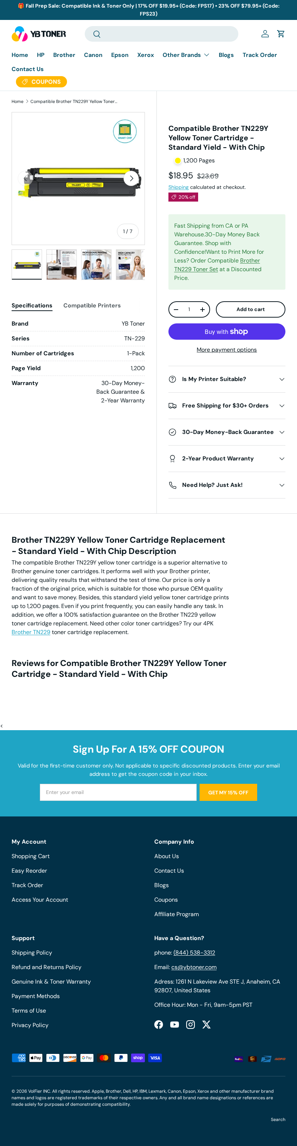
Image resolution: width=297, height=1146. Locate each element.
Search (278, 1119)
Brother (64, 55)
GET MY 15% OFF (228, 792)
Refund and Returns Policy (46, 967)
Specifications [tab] (32, 305)
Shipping (178, 187)
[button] (281, 34)
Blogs (226, 55)
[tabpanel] (78, 362)
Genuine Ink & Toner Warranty (51, 981)
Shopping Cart (31, 856)
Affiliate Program (176, 914)
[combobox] (162, 34)
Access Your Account (40, 899)
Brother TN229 (31, 632)
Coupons (166, 899)
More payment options (227, 349)
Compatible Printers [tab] (92, 305)
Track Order (260, 55)
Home (20, 55)
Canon (93, 55)
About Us (166, 856)
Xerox (145, 55)
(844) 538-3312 (194, 952)
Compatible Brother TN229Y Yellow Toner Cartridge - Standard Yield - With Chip (73, 101)
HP (41, 55)
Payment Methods (36, 996)
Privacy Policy (30, 1025)
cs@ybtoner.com (194, 967)
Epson (120, 55)
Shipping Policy (32, 952)
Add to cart (251, 309)
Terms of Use (29, 1010)
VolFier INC (39, 1091)
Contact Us (28, 69)
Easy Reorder (29, 870)
